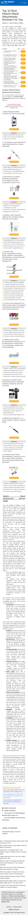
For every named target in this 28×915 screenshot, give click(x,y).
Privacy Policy (17, 907)
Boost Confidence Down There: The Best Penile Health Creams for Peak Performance (13, 795)
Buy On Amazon (23, 51)
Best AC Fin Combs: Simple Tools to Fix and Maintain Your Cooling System (13, 790)
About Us (9, 907)
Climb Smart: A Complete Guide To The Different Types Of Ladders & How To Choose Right (13, 852)
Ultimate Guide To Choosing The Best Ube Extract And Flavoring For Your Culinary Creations (12, 863)
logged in (12, 831)
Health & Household (10, 808)
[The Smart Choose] (7, 3)
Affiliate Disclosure (14, 909)
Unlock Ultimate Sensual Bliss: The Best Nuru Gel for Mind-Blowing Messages (12, 801)
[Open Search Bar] (21, 3)
